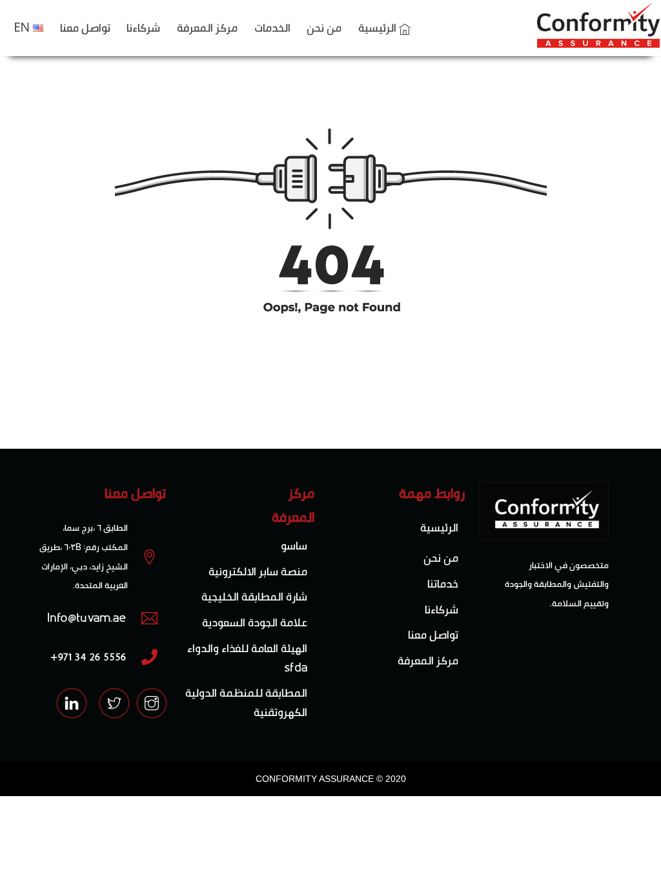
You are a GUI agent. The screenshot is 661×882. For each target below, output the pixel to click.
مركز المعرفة (207, 27)
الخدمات (272, 27)
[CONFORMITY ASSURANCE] (598, 41)
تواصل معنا (85, 27)
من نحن (324, 27)
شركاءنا (143, 27)
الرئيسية (378, 27)
